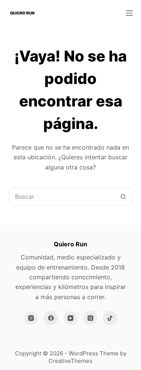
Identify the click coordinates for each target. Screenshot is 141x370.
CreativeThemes (70, 360)
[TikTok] (110, 318)
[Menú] (129, 13)
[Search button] (123, 196)
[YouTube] (71, 318)
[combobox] (62, 196)
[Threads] (90, 318)
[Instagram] (31, 318)
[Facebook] (51, 318)
